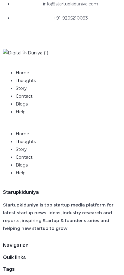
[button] (62, 126)
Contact (24, 96)
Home (22, 72)
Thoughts (26, 80)
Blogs (22, 104)
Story (21, 88)
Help (21, 112)
